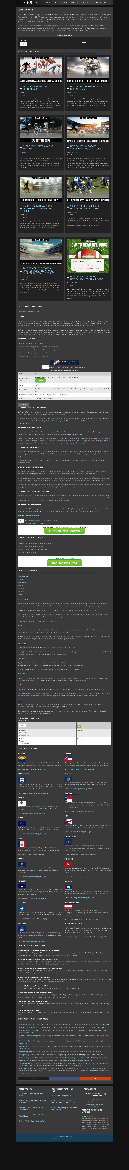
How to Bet (85, 2)
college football (67, 995)
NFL (22, 995)
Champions (97, 1058)
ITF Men (38, 1065)
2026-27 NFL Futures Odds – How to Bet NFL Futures (86, 207)
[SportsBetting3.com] (28, 2)
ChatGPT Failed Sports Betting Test (32, 1121)
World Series (74, 1046)
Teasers (21, 588)
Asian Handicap (48, 414)
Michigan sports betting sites (34, 941)
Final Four (67, 421)
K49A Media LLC (86, 1116)
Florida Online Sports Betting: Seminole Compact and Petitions (62, 1102)
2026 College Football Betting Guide (36, 87)
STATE (23, 41)
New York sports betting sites (81, 789)
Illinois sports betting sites (33, 813)
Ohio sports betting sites (79, 832)
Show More (23, 404)
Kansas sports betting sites (33, 877)
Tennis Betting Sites (25, 1063)
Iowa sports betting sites (32, 854)
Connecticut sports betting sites (35, 793)
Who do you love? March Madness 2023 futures (31, 1108)
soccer (39, 498)
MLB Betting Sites (25, 1046)
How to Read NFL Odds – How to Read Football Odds (86, 278)
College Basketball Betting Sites (30, 1036)
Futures (21, 591)
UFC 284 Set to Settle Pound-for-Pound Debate (31, 1115)
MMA (52, 498)
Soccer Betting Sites (26, 1058)
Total (21, 579)
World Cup (88, 1060)
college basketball (79, 995)
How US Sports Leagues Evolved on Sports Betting (63, 1108)
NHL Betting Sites (25, 1041)
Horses (73, 2)
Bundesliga (79, 1060)
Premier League (44, 1004)
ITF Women (48, 1065)
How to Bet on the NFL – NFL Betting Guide (86, 87)
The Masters (81, 1071)
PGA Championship (92, 1071)
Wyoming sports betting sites (80, 898)
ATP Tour (39, 1012)
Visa (69, 434)
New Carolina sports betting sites (82, 811)
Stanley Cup (23, 1043)
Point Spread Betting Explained (62, 1096)
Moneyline (22, 582)
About (97, 2)
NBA (59, 995)
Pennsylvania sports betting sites (33, 693)
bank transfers (69, 438)
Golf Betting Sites (25, 1068)
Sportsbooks (60, 2)
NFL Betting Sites (25, 1024)
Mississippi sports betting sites (81, 769)
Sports (47, 2)
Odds (37, 2)
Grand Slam (100, 1012)
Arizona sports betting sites (33, 769)
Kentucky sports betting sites (34, 898)
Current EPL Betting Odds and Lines (38, 147)
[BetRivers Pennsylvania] (64, 364)
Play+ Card (102, 441)
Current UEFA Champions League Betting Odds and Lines (37, 208)
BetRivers (22, 312)
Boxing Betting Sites (26, 1055)
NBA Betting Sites (25, 1030)
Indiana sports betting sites (33, 834)
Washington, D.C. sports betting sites (83, 919)
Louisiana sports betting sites (34, 919)
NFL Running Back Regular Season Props (32, 1094)
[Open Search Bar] (104, 3)
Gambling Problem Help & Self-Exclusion (96, 1105)
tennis (44, 498)
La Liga (72, 1060)
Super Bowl (36, 421)
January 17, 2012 (25, 19)
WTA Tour (46, 1012)
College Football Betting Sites (29, 1027)
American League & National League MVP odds (32, 1101)
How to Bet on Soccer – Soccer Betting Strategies (85, 147)
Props (21, 594)
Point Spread (23, 576)
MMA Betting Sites (25, 1052)
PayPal (82, 438)
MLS (88, 1058)
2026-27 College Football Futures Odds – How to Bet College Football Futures (38, 271)
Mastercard (78, 434)
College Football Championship (50, 421)
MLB (90, 995)
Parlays (21, 585)
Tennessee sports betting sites (81, 877)
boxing (60, 498)
